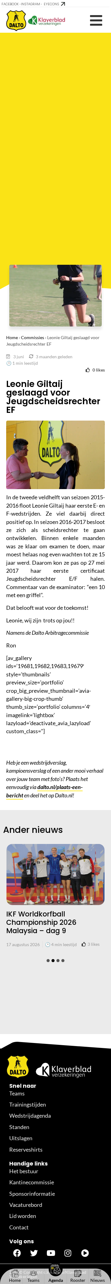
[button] (96, 20)
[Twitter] (34, 1253)
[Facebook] (17, 1253)
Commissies (32, 337)
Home (12, 337)
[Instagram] (68, 1253)
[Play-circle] (84, 1253)
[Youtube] (51, 1253)
